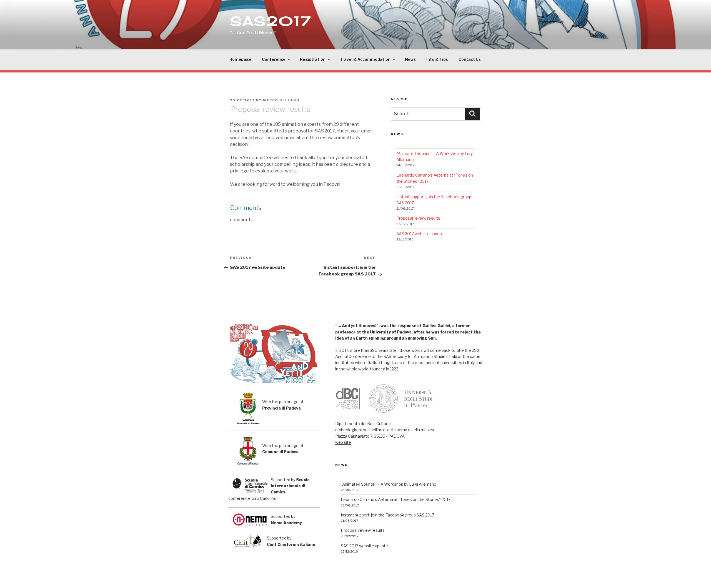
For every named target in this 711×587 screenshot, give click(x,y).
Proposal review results (418, 218)
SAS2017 (271, 21)
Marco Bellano (281, 100)
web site (343, 442)
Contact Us (470, 59)
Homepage (240, 59)
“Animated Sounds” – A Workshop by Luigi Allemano (388, 484)
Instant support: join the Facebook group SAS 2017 (387, 515)
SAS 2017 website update (420, 233)
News (410, 59)
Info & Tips (437, 59)
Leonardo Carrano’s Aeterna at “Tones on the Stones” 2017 (395, 499)
